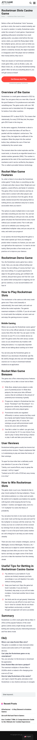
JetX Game (7, 2)
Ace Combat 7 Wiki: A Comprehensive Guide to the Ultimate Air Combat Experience (17, 721)
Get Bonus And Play (19, 79)
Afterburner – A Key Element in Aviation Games (16, 710)
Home (3, 16)
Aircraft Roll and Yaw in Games (12, 716)
